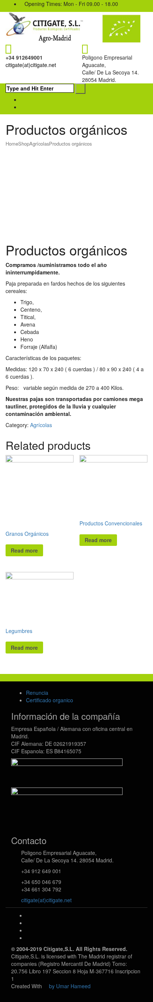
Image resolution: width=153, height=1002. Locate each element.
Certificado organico (49, 700)
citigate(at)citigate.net (31, 65)
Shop (23, 143)
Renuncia (37, 692)
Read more (24, 550)
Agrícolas (39, 143)
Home (12, 143)
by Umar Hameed (70, 986)
